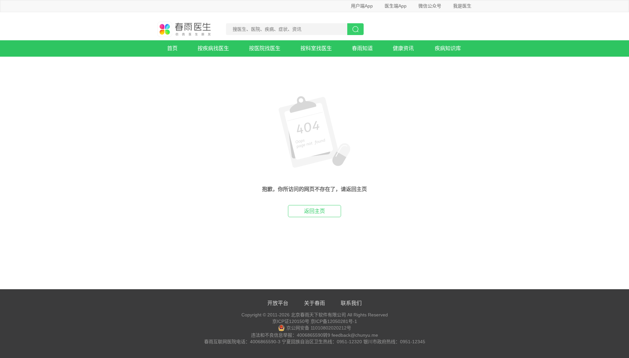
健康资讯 (403, 48)
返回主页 (314, 211)
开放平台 (277, 303)
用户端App (362, 6)
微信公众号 (429, 6)
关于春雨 (314, 303)
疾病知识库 (448, 48)
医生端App (396, 6)
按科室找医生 (316, 48)
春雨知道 (362, 48)
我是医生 (462, 6)
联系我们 (351, 303)
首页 (172, 48)
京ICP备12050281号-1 (334, 321)
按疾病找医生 (213, 48)
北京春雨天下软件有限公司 (318, 314)
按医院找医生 (264, 48)
